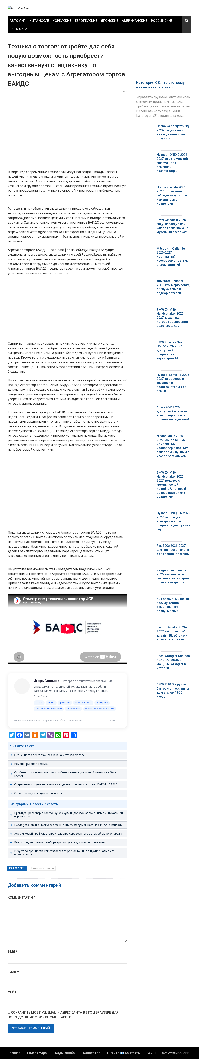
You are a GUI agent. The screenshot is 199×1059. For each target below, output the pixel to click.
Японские (109, 20)
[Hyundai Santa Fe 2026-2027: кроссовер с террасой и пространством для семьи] (145, 375)
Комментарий (21, 897)
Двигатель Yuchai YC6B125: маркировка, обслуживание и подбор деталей (173, 287)
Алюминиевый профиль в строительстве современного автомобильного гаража (68, 833)
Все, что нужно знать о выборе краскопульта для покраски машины (59, 842)
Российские (161, 20)
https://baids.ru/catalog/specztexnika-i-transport (43, 232)
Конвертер (91, 1053)
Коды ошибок (66, 1053)
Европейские (86, 20)
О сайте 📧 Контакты (124, 1053)
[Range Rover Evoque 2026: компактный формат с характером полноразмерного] (145, 571)
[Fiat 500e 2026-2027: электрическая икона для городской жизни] (145, 546)
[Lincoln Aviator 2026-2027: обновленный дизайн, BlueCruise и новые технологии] (145, 628)
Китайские (39, 20)
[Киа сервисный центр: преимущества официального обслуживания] (145, 599)
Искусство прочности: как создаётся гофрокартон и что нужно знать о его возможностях (64, 852)
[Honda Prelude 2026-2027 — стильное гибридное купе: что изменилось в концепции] (145, 188)
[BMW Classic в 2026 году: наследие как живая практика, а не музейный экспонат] (145, 220)
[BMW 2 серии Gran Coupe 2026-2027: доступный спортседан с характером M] (145, 343)
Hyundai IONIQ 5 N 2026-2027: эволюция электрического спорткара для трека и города (174, 521)
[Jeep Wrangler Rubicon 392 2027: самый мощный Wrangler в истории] (145, 656)
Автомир (18, 20)
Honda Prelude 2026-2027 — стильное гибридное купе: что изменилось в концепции (172, 195)
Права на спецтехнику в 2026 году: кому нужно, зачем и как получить (173, 132)
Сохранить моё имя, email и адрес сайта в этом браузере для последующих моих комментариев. (63, 1014)
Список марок (38, 1053)
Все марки (18, 29)
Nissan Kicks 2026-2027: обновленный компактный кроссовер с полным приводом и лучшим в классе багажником (173, 446)
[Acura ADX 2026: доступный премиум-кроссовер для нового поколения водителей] (145, 408)
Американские (134, 20)
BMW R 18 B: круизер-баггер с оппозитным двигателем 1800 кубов (173, 690)
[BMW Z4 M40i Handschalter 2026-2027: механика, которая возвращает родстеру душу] (145, 310)
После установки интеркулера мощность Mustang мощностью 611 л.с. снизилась (68, 825)
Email (13, 972)
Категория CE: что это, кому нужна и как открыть (160, 85)
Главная (14, 1053)
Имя (12, 951)
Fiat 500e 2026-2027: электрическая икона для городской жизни (173, 550)
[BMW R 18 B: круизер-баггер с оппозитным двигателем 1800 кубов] (145, 685)
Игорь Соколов (46, 681)
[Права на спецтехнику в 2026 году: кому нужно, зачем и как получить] (145, 127)
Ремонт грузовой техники (31, 764)
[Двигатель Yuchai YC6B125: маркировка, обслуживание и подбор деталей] (145, 282)
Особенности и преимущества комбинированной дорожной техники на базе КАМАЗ (65, 773)
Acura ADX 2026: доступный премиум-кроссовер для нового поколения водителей (174, 413)
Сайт (12, 992)
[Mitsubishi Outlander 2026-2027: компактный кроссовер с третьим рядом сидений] (145, 249)
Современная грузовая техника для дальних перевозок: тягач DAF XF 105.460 (65, 784)
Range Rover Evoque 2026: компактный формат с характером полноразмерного (173, 576)
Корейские (62, 20)
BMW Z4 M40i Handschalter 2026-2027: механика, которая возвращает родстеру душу (172, 318)
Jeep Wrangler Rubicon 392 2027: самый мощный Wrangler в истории (173, 662)
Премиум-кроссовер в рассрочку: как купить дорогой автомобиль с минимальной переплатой (68, 814)
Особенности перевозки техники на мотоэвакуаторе (49, 755)
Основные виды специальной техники (39, 793)
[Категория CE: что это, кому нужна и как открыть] (163, 57)
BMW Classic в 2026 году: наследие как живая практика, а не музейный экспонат (172, 226)
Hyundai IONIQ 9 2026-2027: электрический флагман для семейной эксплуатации (172, 163)
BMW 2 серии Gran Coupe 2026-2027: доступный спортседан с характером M (170, 350)
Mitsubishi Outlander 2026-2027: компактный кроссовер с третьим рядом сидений (173, 256)
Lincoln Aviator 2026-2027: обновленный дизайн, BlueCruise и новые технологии (172, 633)
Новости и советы (42, 868)
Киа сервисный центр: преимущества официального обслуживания (173, 605)
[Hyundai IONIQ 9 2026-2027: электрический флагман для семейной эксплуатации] (145, 155)
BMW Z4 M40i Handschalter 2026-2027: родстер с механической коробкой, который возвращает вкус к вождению (171, 485)
